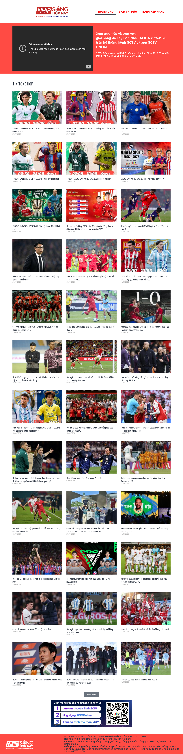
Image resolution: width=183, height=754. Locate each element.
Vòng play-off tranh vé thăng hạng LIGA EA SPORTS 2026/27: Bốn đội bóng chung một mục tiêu (36, 429)
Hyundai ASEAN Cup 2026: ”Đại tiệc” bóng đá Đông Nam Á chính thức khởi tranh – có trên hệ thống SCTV (89, 228)
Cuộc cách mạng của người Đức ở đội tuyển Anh (31, 629)
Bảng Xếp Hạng (153, 11)
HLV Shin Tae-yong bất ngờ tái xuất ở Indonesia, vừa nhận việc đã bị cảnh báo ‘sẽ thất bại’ (35, 379)
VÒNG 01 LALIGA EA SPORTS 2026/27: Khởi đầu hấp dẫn (88, 178)
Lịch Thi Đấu (128, 11)
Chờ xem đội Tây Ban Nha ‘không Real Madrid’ (139, 679)
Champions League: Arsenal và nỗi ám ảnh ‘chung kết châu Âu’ (145, 629)
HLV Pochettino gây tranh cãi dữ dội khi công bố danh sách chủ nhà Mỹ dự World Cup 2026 (90, 681)
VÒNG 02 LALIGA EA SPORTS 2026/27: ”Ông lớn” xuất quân (35, 178)
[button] (91, 694)
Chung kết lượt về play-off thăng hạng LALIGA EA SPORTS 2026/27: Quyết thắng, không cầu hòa (144, 278)
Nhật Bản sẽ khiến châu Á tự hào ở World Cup (84, 477)
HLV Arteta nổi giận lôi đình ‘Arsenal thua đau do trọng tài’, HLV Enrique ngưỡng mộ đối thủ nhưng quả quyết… (35, 479)
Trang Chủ (106, 11)
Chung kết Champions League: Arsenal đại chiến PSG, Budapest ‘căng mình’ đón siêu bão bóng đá (87, 530)
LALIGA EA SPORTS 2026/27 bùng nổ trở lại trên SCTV (142, 178)
